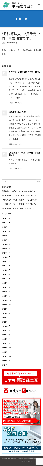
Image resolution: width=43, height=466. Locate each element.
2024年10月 (6, 305)
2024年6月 (6, 322)
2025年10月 (6, 253)
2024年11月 (6, 300)
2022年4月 (6, 361)
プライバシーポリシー (27, 461)
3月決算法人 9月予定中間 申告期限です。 (19, 208)
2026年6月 (6, 227)
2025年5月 (6, 274)
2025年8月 (6, 261)
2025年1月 (6, 292)
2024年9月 (6, 309)
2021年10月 (6, 365)
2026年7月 (6, 223)
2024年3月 (6, 335)
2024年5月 (6, 326)
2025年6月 (6, 270)
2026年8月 (6, 218)
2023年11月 (6, 352)
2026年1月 (6, 244)
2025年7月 (6, 266)
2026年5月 (6, 231)
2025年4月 (6, 279)
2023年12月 (6, 348)
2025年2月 (6, 287)
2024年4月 (6, 330)
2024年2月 (6, 339)
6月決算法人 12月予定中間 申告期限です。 (20, 195)
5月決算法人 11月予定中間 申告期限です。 (20, 200)
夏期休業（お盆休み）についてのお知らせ (18, 191)
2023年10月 (6, 356)
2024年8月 (6, 313)
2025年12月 (6, 249)
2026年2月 (6, 240)
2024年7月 (6, 318)
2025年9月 (6, 257)
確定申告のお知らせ (17, 112)
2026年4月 (6, 236)
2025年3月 (6, 283)
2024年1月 (6, 343)
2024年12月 (6, 296)
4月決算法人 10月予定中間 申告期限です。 (20, 204)
